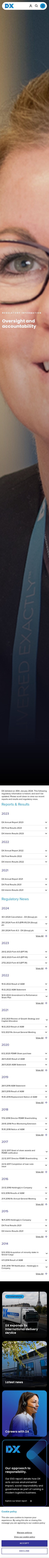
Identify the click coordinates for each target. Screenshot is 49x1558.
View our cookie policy (24, 1536)
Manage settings (24, 1533)
